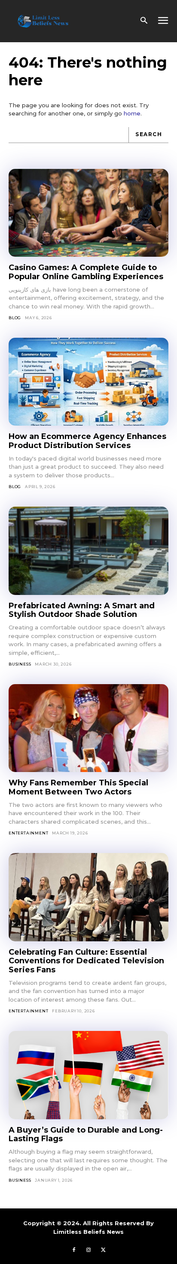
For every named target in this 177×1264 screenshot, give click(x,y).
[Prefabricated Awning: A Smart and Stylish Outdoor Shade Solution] (88, 551)
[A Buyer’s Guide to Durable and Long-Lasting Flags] (88, 1075)
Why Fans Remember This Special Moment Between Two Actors (78, 787)
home (132, 113)
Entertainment (28, 833)
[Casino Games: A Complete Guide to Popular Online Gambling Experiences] (88, 213)
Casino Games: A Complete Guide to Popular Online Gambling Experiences (86, 272)
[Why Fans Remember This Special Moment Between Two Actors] (88, 728)
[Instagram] (88, 1250)
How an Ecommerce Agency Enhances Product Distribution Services (87, 441)
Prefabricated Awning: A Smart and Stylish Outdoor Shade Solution (82, 610)
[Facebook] (74, 1250)
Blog (15, 317)
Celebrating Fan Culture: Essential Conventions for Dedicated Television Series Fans (86, 960)
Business (20, 664)
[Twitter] (103, 1250)
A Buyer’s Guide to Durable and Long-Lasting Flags (86, 1134)
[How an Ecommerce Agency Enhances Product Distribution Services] (88, 382)
